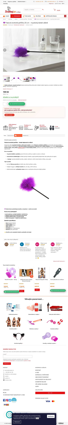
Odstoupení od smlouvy (43, 379)
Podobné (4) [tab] (25, 135)
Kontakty (5, 3)
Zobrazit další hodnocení (58, 261)
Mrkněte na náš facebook (10, 374)
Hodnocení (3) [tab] (10, 135)
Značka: (29, 25)
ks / (50, 392)
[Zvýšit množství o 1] (7, 103)
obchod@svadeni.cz (9, 370)
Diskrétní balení (21, 1)
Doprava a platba (12, 1)
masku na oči (21, 147)
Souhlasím (51, 416)
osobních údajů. (27, 360)
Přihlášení (61, 1)
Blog (4, 392)
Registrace (51, 3)
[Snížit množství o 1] (7, 104)
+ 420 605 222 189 (9, 372)
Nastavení (17, 422)
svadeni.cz (7, 378)
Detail (21, 291)
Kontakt (38, 370)
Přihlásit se (7, 363)
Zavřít (10, 120)
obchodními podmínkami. (9, 360)
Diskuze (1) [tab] (19, 135)
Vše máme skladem (41, 384)
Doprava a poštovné (42, 375)
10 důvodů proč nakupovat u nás (14, 395)
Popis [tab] (5, 135)
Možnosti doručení (22, 100)
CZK (63, 3)
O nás (4, 1)
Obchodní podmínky (42, 377)
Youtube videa (8, 380)
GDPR (37, 418)
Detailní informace (7, 89)
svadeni (6, 376)
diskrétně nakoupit (18, 103)
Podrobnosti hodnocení (19, 25)
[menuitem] (6, 16)
